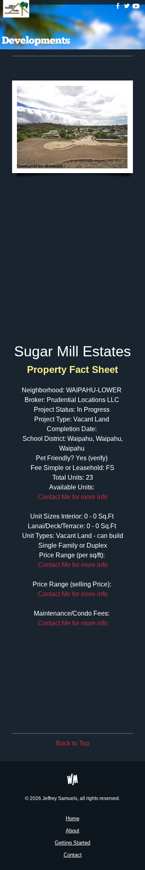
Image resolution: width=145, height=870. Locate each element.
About (72, 831)
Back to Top (72, 743)
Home (72, 818)
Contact (73, 855)
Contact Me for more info (73, 496)
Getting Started (72, 843)
